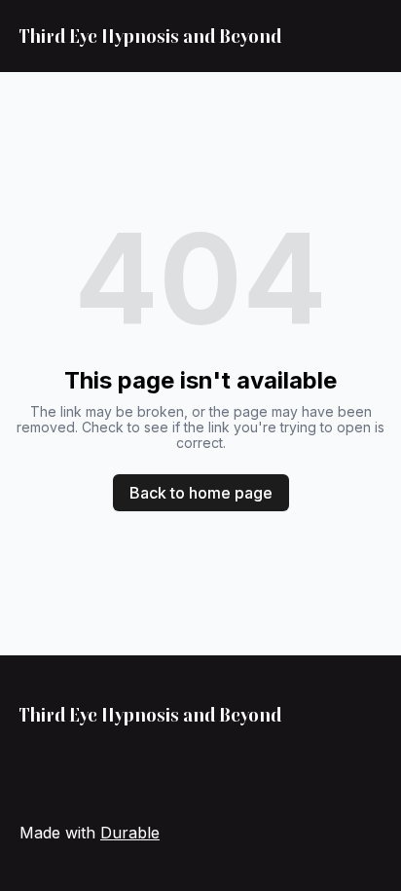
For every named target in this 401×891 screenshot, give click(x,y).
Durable (130, 832)
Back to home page (201, 492)
